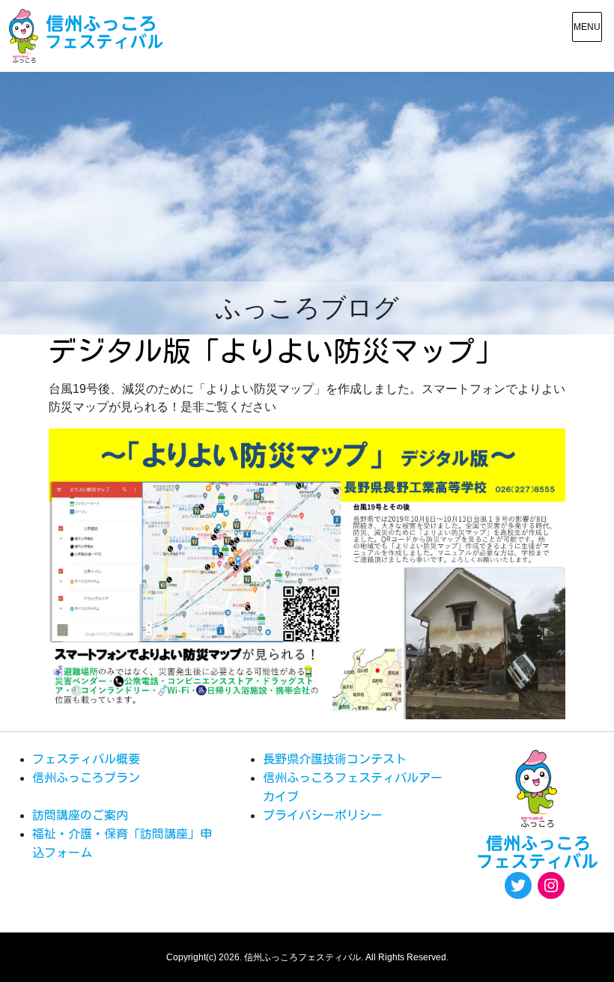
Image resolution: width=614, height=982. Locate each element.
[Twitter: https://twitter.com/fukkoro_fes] (518, 885)
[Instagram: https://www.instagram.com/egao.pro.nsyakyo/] (551, 885)
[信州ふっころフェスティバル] (86, 36)
